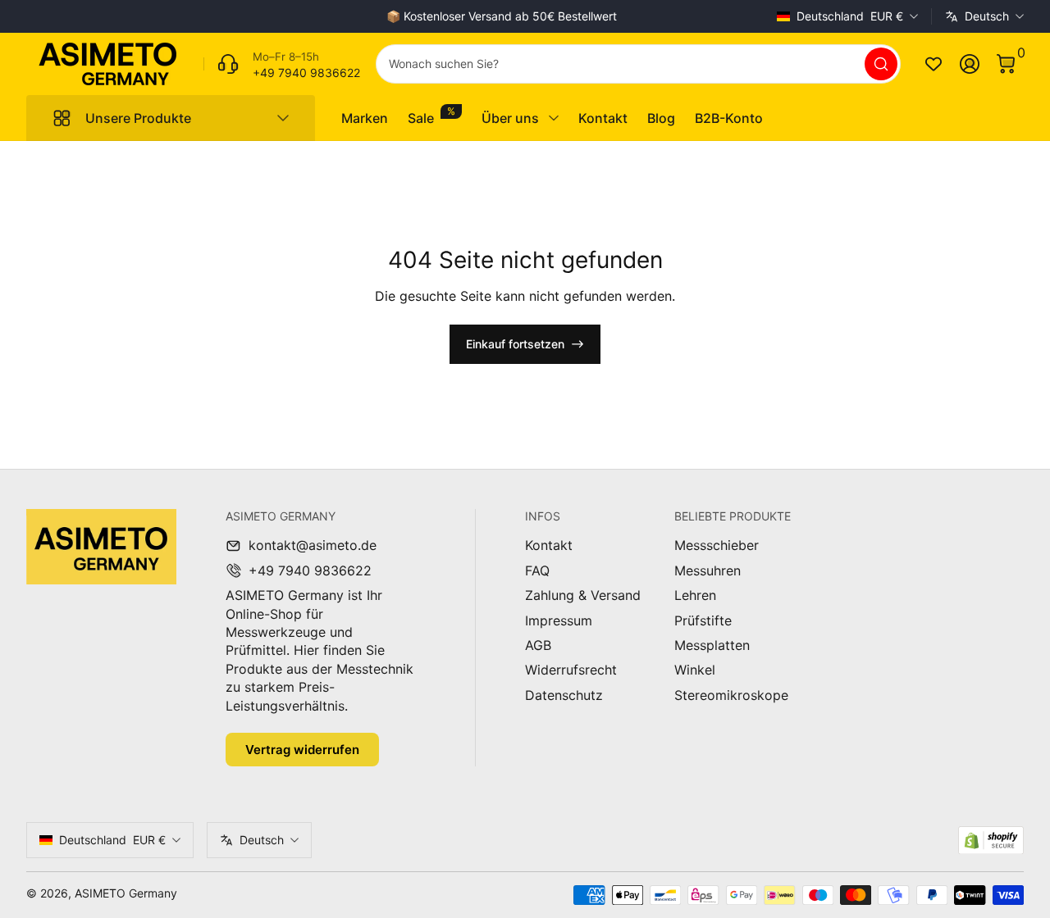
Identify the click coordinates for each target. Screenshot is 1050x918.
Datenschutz (564, 695)
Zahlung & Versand (583, 595)
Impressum (558, 620)
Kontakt (549, 545)
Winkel (694, 669)
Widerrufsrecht (571, 669)
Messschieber (716, 545)
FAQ (537, 570)
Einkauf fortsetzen (515, 344)
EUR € (850, 16)
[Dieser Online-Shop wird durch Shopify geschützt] (991, 840)
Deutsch (987, 16)
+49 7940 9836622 (310, 570)
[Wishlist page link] (933, 64)
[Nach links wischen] (252, 16)
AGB (538, 645)
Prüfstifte (703, 620)
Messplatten (712, 645)
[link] (281, 64)
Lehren (695, 595)
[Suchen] (881, 64)
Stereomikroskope (731, 695)
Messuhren (707, 570)
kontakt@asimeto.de (313, 545)
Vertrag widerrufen (302, 749)
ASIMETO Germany (126, 893)
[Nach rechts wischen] (750, 16)
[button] (1006, 64)
